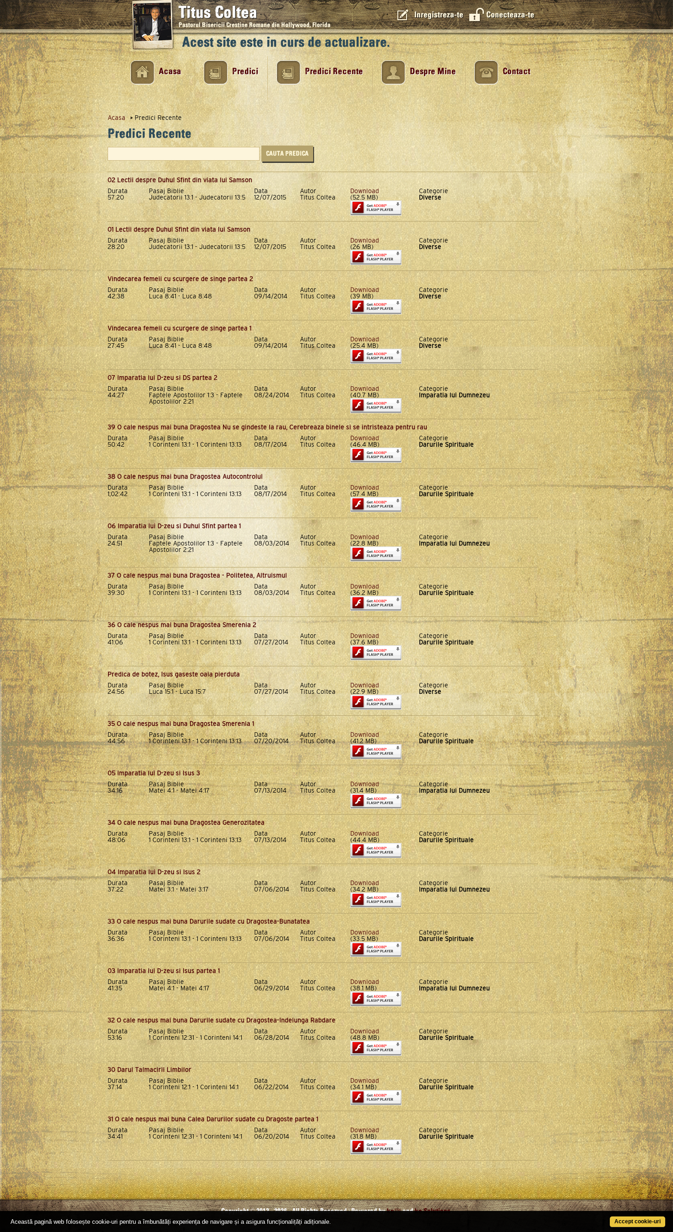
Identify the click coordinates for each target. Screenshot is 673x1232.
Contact (516, 71)
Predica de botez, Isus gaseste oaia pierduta (174, 674)
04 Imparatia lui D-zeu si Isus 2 (154, 871)
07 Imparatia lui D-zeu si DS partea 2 (162, 377)
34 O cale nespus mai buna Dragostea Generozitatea (186, 822)
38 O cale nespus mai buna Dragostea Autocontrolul (185, 476)
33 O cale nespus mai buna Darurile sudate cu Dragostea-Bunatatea (209, 921)
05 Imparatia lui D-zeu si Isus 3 (154, 773)
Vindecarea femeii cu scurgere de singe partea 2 (180, 278)
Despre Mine (433, 71)
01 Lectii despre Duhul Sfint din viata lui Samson (179, 229)
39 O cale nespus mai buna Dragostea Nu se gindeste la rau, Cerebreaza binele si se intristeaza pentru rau (267, 427)
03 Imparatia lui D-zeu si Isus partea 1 (164, 970)
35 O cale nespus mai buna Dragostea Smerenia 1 (181, 723)
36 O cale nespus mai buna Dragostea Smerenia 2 (182, 624)
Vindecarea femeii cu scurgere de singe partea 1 (179, 328)
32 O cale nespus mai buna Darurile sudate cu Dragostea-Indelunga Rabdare (222, 1020)
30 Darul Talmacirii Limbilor (149, 1069)
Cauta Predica (287, 153)
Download (364, 191)
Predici (245, 71)
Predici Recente (334, 71)
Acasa (170, 71)
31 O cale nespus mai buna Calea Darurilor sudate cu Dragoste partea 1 (213, 1119)
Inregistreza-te (438, 15)
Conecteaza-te (510, 15)
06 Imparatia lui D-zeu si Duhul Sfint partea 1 (174, 526)
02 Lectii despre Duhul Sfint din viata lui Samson (180, 180)
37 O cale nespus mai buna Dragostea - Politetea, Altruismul (197, 575)
